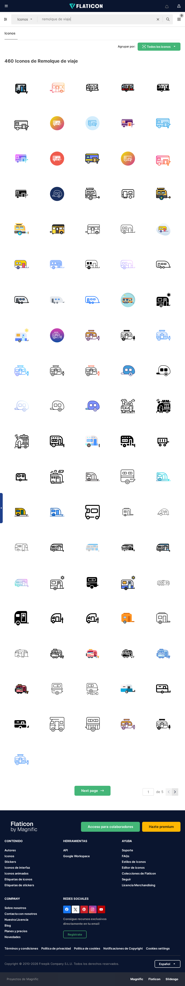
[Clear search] (158, 19)
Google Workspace (76, 856)
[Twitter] (75, 909)
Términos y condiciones (21, 948)
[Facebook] (67, 909)
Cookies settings (158, 948)
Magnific (136, 979)
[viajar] (163, 512)
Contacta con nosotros (21, 914)
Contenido (14, 841)
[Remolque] (92, 477)
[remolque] (128, 512)
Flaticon (154, 979)
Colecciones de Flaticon (139, 873)
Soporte (127, 850)
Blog (8, 925)
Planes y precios (16, 931)
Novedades (13, 937)
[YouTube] (101, 909)
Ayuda (127, 841)
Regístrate (75, 934)
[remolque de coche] (163, 441)
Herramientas (75, 841)
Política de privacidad (56, 948)
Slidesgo (172, 979)
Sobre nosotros (15, 908)
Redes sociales (76, 898)
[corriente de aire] (163, 583)
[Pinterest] (84, 909)
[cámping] (57, 724)
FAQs (125, 856)
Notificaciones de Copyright (123, 948)
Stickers (10, 861)
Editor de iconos (133, 867)
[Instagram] (93, 909)
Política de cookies (87, 948)
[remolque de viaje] (57, 88)
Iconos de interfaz (17, 867)
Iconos (10, 33)
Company (12, 898)
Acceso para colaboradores (110, 827)
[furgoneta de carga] (22, 88)
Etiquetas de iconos (18, 879)
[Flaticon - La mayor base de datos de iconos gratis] (86, 6)
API (65, 850)
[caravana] (128, 689)
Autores (10, 850)
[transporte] (128, 724)
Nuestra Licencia (16, 919)
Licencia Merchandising (138, 885)
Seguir (126, 879)
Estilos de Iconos (134, 861)
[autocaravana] (57, 689)
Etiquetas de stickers (19, 885)
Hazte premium (161, 827)
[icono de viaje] (22, 618)
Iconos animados (16, 873)
